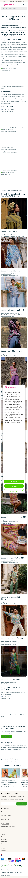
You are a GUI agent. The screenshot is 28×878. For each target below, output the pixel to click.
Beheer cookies (18, 872)
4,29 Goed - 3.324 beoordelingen (16, 1)
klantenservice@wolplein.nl (8, 826)
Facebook (5, 747)
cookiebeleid (17, 414)
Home (2, 13)
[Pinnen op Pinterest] (16, 760)
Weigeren (14, 486)
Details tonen (13, 491)
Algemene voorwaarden (13, 870)
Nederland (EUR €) (7, 855)
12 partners (9, 409)
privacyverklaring (9, 414)
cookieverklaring (16, 422)
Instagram (23, 745)
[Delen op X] (11, 760)
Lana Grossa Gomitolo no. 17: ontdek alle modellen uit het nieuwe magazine (9, 782)
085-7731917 (5, 824)
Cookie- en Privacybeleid (7, 872)
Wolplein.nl (7, 875)
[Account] (23, 4)
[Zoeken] (25, 8)
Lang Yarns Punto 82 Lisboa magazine (14, 51)
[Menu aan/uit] (2, 4)
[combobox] (14, 8)
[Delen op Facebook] (7, 760)
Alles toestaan (13, 481)
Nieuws (7, 13)
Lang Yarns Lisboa (22, 44)
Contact (3, 870)
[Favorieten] (20, 4)
